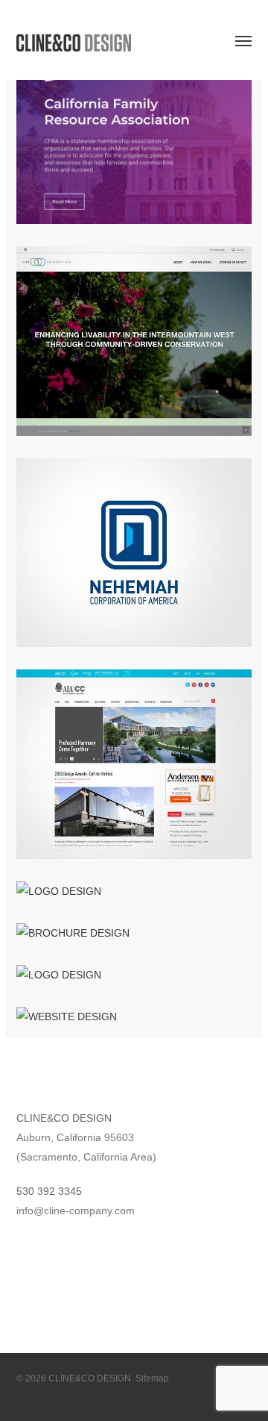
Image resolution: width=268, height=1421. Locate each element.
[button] (243, 40)
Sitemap (152, 1378)
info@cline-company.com (75, 1211)
